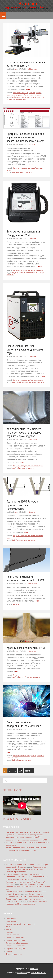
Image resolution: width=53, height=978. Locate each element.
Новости (38, 93)
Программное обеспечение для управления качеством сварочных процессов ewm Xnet (25, 137)
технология (28, 172)
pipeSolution (20, 382)
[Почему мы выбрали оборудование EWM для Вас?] (26, 716)
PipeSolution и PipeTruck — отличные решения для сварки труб (25, 349)
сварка (22, 172)
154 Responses (32, 584)
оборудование (31, 97)
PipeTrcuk (27, 382)
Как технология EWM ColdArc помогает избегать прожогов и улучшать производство (25, 432)
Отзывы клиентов (13, 935)
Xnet (17, 172)
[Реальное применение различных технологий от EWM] (26, 571)
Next (28, 771)
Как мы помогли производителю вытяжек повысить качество (24, 895)
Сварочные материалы (15, 946)
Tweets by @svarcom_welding (17, 819)
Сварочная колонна (19, 99)
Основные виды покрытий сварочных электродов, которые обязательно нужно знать (28, 886)
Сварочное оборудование (15, 95)
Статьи (26, 95)
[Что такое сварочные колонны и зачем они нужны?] (26, 56)
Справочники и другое (15, 948)
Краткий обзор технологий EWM (26, 647)
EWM (13, 172)
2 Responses (32, 651)
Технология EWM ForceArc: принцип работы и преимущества (22, 505)
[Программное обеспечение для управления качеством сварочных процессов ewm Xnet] (26, 128)
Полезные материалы (15, 938)
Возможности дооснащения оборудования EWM (26, 840)
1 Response (31, 144)
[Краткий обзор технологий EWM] (26, 642)
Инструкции (11, 921)
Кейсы (8, 927)
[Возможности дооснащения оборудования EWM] (26, 226)
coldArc (14, 468)
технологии (40, 382)
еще (28, 89)
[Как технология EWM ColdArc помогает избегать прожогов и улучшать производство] (26, 423)
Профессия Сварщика (15, 940)
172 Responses (32, 439)
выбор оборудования (19, 97)
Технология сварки (35, 95)
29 (20, 771)
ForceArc (19, 540)
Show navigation (3, 15)
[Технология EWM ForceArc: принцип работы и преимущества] (26, 496)
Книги (8, 929)
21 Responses (32, 356)
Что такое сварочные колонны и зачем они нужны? (27, 832)
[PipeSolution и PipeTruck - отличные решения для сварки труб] (26, 340)
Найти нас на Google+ (13, 790)
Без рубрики (11, 918)
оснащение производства (30, 273)
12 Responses (32, 238)
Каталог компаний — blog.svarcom (20, 924)
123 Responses (32, 69)
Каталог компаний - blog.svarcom (24, 93)
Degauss (15, 273)
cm (16, 69)
